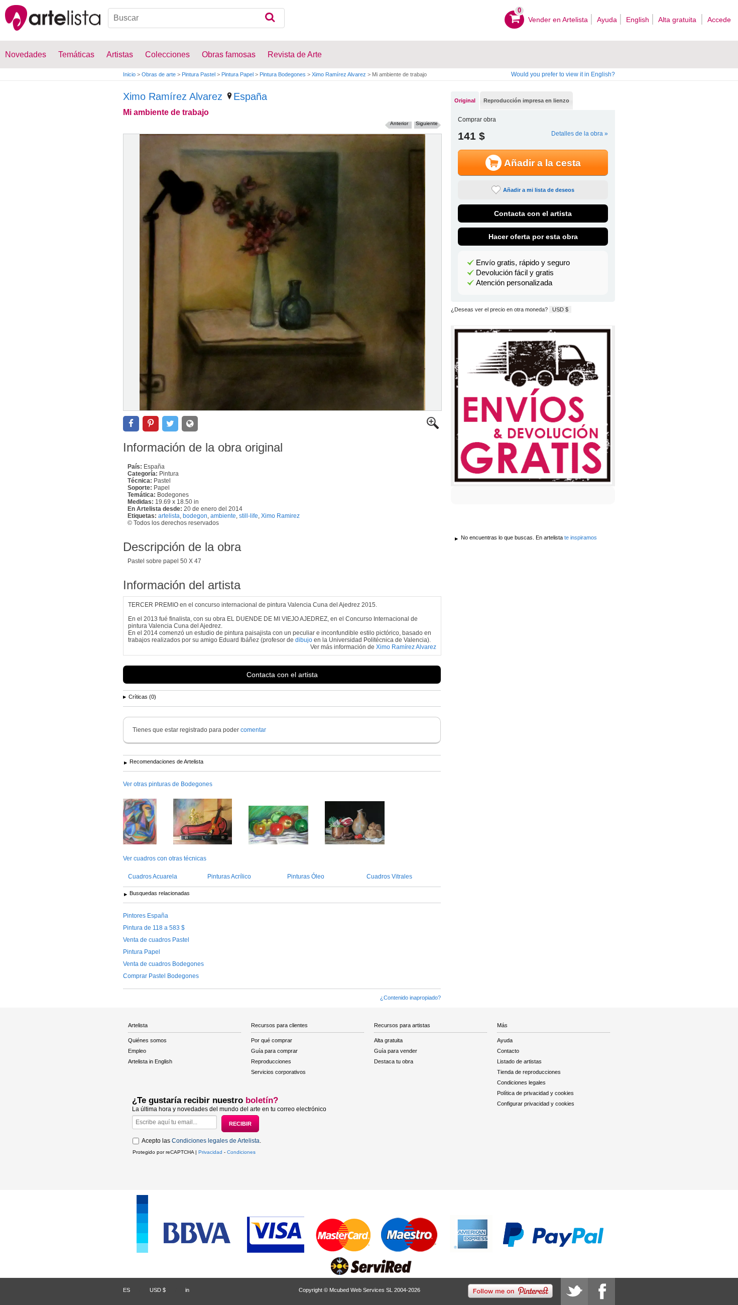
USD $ (560, 309)
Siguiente (427, 123)
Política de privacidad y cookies (535, 1093)
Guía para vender (395, 1051)
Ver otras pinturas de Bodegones (167, 784)
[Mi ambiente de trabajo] (282, 272)
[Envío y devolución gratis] (533, 405)
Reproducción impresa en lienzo (526, 100)
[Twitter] (574, 1291)
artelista (169, 515)
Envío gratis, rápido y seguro (523, 263)
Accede (719, 20)
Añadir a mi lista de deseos (538, 190)
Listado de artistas (519, 1061)
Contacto (508, 1051)
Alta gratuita (678, 20)
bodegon (195, 515)
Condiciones (241, 1152)
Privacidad (210, 1152)
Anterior (399, 123)
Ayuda (607, 20)
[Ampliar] (433, 426)
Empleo (137, 1051)
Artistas (119, 54)
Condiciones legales (521, 1082)
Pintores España (145, 915)
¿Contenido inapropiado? (410, 998)
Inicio (129, 74)
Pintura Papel (237, 74)
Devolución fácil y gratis (515, 273)
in (187, 1290)
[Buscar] (270, 18)
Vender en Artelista (558, 20)
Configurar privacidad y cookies (535, 1104)
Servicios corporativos (278, 1072)
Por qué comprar (271, 1040)
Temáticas (76, 54)
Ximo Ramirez (280, 515)
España (250, 96)
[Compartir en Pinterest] (151, 423)
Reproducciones (271, 1061)
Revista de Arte (295, 54)
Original (464, 100)
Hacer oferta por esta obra (533, 237)
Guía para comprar (274, 1051)
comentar (253, 729)
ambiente (223, 515)
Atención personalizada (514, 283)
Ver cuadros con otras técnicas (164, 858)
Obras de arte (159, 74)
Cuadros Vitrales (389, 876)
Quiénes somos (147, 1040)
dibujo (303, 639)
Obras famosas (229, 54)
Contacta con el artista (282, 675)
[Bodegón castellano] (362, 823)
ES (126, 1290)
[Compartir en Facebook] (131, 423)
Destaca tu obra (393, 1061)
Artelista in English (150, 1061)
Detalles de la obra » (579, 133)
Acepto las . (201, 1140)
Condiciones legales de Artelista (216, 1140)
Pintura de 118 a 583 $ (154, 927)
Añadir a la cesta (542, 163)
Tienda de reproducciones (529, 1072)
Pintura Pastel (198, 74)
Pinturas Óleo (305, 876)
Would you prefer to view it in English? (563, 74)
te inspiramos (580, 537)
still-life (248, 515)
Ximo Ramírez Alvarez (339, 74)
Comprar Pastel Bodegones (161, 976)
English (637, 20)
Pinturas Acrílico (229, 876)
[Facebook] (601, 1291)
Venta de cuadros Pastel (156, 939)
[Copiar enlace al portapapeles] (190, 423)
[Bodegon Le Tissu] (147, 822)
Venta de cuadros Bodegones (163, 963)
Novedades (25, 54)
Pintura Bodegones (283, 74)
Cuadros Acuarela (152, 876)
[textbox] (196, 18)
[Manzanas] (286, 826)
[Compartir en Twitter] (170, 423)
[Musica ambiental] (210, 822)
